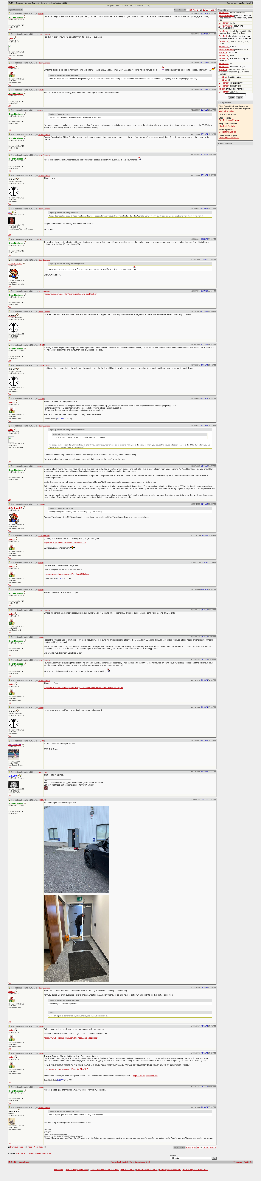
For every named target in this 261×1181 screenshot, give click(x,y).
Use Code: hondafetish (229, 137)
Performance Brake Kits (147, 1170)
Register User (113, 6)
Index (30, 1147)
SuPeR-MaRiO (15, 264)
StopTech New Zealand (229, 120)
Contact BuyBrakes (227, 132)
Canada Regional (32, 3)
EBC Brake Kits (128, 1170)
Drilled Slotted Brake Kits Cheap (105, 1170)
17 (198, 10)
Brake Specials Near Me (170, 1170)
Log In (249, 3)
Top (9, 30)
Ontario (44, 3)
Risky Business (44, 34)
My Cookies (13, 1162)
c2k (39, 240)
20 (207, 10)
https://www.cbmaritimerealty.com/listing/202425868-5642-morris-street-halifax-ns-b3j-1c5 (83, 688)
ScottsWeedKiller (226, 16)
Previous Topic (16, 1147)
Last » (213, 10)
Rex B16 (223, 36)
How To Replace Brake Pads (195, 1170)
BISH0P (41, 345)
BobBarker (224, 13)
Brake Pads (58, 1170)
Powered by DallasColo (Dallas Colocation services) (130, 1162)
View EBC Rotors (226, 111)
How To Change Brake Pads (77, 1170)
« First (189, 10)
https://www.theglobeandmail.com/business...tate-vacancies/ (70, 1038)
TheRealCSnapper (34, 1153)
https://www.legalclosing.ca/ (145, 1076)
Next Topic (38, 1147)
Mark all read (24, 1162)
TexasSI (222, 89)
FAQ (148, 6)
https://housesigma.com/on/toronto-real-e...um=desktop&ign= (71, 294)
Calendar (139, 6)
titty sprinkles (43, 772)
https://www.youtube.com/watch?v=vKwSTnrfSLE (66, 1069)
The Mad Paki (47, 1153)
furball (40, 14)
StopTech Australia (227, 126)
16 (195, 10)
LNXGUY (41, 800)
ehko (10, 38)
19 (204, 10)
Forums (19, 3)
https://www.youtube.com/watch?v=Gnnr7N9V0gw (66, 574)
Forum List (127, 6)
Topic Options (14, 10)
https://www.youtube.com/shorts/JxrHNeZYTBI (65, 543)
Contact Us (237, 1162)
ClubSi (11, 3)
